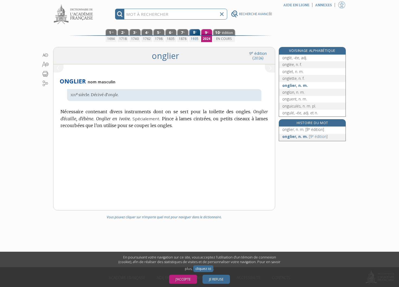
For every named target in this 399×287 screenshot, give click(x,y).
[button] (45, 55)
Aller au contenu (74, 5)
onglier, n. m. (295, 85)
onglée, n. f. (292, 64)
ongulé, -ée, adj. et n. (300, 112)
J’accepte (183, 279)
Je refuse (216, 279)
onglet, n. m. (292, 71)
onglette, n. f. (293, 78)
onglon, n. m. (293, 92)
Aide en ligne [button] (296, 5)
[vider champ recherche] (221, 14)
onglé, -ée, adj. (294, 57)
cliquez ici (203, 268)
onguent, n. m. (294, 99)
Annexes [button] (323, 5)
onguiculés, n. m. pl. (299, 106)
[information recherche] (120, 14)
